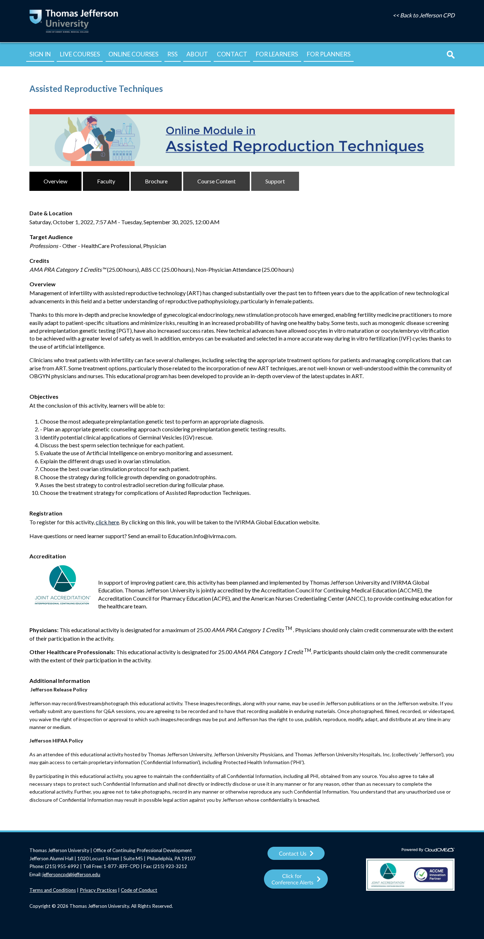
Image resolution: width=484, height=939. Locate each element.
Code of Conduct (139, 890)
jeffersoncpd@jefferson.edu (71, 874)
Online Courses (133, 54)
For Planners (328, 54)
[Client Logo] (73, 32)
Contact (232, 54)
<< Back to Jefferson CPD (424, 15)
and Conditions (60, 890)
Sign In (40, 54)
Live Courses (80, 54)
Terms (36, 890)
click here (107, 522)
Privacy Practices (98, 890)
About (197, 54)
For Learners (277, 54)
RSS (172, 54)
